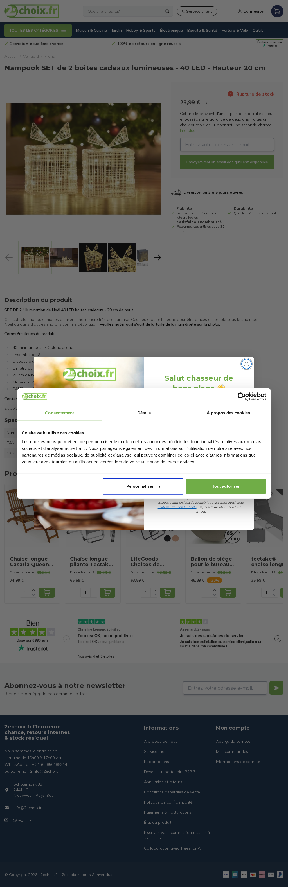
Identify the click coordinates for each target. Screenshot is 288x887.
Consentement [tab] (59, 412)
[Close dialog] (246, 364)
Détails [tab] (144, 412)
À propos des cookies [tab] (228, 412)
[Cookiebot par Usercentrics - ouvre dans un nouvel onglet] (241, 396)
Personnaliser (140, 486)
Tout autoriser (226, 486)
